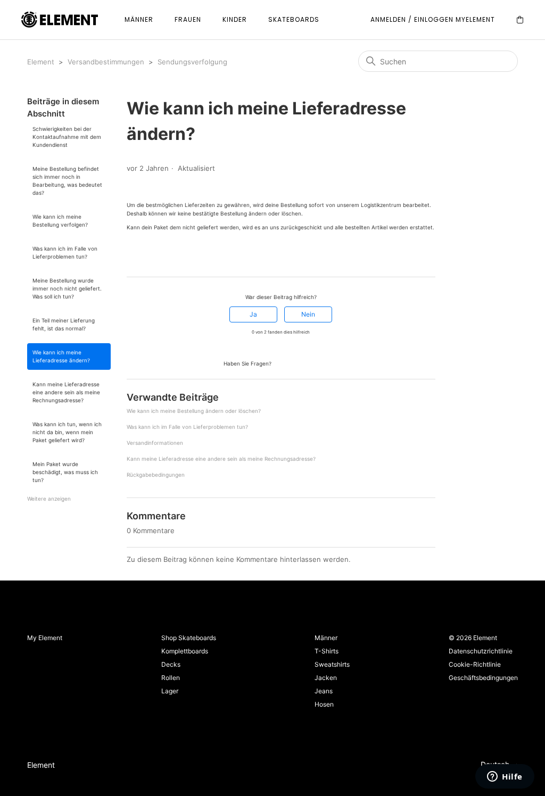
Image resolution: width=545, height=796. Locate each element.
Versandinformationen (155, 443)
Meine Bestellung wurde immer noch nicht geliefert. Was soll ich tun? (67, 288)
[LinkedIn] (161, 257)
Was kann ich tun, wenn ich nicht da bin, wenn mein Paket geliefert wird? (67, 432)
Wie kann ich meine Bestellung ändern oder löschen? (194, 411)
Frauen (188, 19)
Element (40, 61)
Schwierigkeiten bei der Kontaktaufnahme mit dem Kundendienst (66, 137)
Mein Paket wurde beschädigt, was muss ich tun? (65, 472)
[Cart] (520, 20)
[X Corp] (146, 257)
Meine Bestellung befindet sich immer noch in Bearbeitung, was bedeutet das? (67, 180)
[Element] (59, 20)
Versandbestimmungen (106, 61)
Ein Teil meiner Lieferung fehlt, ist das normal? (63, 324)
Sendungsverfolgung (192, 61)
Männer (139, 19)
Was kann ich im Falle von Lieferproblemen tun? (64, 252)
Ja (253, 314)
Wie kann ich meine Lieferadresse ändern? (61, 356)
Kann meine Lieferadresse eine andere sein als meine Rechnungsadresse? (66, 392)
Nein (308, 314)
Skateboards (293, 19)
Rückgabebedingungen (156, 474)
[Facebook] (131, 257)
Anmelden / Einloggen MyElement (432, 19)
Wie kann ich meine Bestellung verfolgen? (60, 220)
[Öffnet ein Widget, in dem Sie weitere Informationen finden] (504, 777)
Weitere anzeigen (49, 498)
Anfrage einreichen (305, 362)
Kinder (234, 19)
